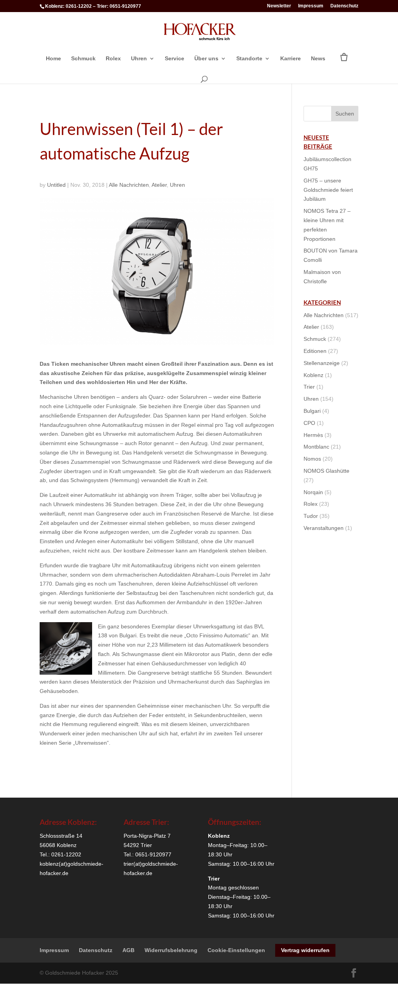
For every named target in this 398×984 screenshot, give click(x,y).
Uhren (139, 58)
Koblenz (313, 375)
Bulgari (312, 411)
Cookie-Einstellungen (236, 950)
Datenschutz (344, 6)
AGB (128, 950)
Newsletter (279, 6)
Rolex (113, 58)
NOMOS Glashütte (326, 471)
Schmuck (83, 58)
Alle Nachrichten (129, 185)
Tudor (311, 516)
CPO (309, 423)
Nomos (312, 459)
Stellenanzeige (322, 363)
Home (53, 58)
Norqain (313, 492)
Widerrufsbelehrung (171, 950)
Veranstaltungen (324, 528)
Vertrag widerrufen (305, 950)
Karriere (290, 58)
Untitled (56, 185)
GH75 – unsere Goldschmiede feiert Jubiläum (328, 189)
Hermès (313, 435)
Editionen (315, 351)
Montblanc (316, 447)
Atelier (159, 185)
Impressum (310, 6)
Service (174, 58)
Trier (309, 387)
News (318, 58)
